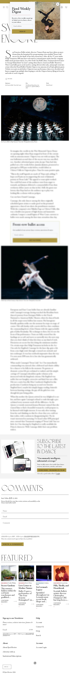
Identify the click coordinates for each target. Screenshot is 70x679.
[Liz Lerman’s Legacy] (43, 573)
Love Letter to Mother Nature (25, 587)
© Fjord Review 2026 (9, 672)
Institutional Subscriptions (12, 656)
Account (39, 622)
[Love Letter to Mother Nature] (26, 573)
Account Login (41, 647)
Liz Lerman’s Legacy (41, 588)
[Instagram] (35, 663)
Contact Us (40, 627)
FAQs (38, 631)
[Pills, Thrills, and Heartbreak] (61, 573)
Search (38, 635)
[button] (7, 7)
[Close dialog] (57, 4)
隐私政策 (27, 536)
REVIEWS (4, 583)
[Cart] (66, 7)
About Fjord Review (10, 647)
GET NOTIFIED (35, 240)
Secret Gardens (8, 586)
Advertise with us (9, 652)
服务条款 (33, 536)
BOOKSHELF (40, 583)
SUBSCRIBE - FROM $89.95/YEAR (52, 470)
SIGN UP (22, 31)
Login (58, 474)
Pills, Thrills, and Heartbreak (61, 587)
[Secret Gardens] (9, 573)
